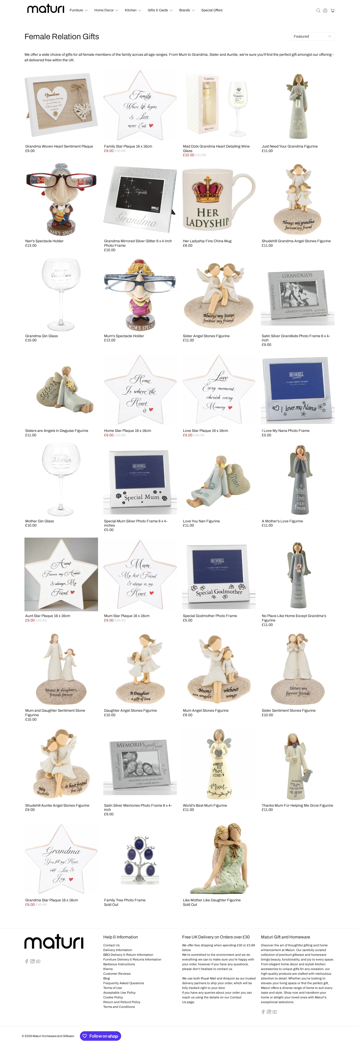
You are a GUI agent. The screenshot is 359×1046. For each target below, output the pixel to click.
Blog (106, 978)
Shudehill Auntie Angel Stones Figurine (57, 805)
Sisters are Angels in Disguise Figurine (56, 431)
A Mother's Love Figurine (282, 521)
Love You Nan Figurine (201, 521)
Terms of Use (112, 988)
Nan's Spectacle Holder (44, 241)
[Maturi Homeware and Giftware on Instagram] (32, 962)
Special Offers (212, 10)
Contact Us (111, 945)
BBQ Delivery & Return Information (128, 955)
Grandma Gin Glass (41, 336)
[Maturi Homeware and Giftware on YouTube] (38, 962)
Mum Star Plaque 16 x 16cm (127, 616)
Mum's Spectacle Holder (124, 336)
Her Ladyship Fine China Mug (207, 241)
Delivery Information (117, 950)
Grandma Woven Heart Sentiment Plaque (59, 146)
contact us (224, 969)
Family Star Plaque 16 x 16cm (128, 146)
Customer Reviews (117, 974)
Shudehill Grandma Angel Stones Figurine (296, 241)
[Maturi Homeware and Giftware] (45, 8)
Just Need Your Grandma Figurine (290, 146)
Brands (184, 10)
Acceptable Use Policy (119, 992)
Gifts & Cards (158, 10)
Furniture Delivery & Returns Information (132, 959)
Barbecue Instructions (119, 964)
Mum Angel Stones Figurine (206, 711)
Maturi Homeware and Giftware (53, 1036)
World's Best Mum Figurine (205, 805)
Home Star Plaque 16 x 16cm (127, 431)
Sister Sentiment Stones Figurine (289, 711)
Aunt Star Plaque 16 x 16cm (47, 616)
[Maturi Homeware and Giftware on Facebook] (26, 962)
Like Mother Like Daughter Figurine (212, 900)
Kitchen (130, 10)
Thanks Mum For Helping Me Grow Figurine (297, 805)
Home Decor (104, 10)
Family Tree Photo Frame (125, 900)
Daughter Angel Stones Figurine (130, 711)
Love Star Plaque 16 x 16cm (205, 431)
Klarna (108, 969)
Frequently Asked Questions (123, 983)
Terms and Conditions (119, 1007)
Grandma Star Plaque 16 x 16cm (51, 900)
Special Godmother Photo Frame (210, 616)
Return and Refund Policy (121, 1002)
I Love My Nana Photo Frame (286, 431)
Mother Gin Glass (39, 521)
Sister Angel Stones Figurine (206, 336)
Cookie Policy (113, 997)
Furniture (76, 10)
